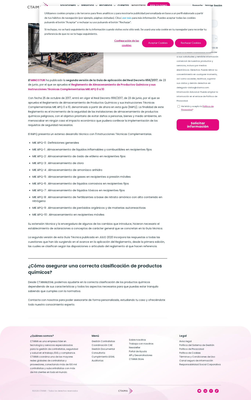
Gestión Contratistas (103, 341)
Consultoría (98, 352)
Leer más (126, 17)
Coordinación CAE (102, 345)
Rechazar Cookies (191, 42)
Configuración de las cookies (126, 43)
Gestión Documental (103, 349)
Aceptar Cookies (158, 42)
